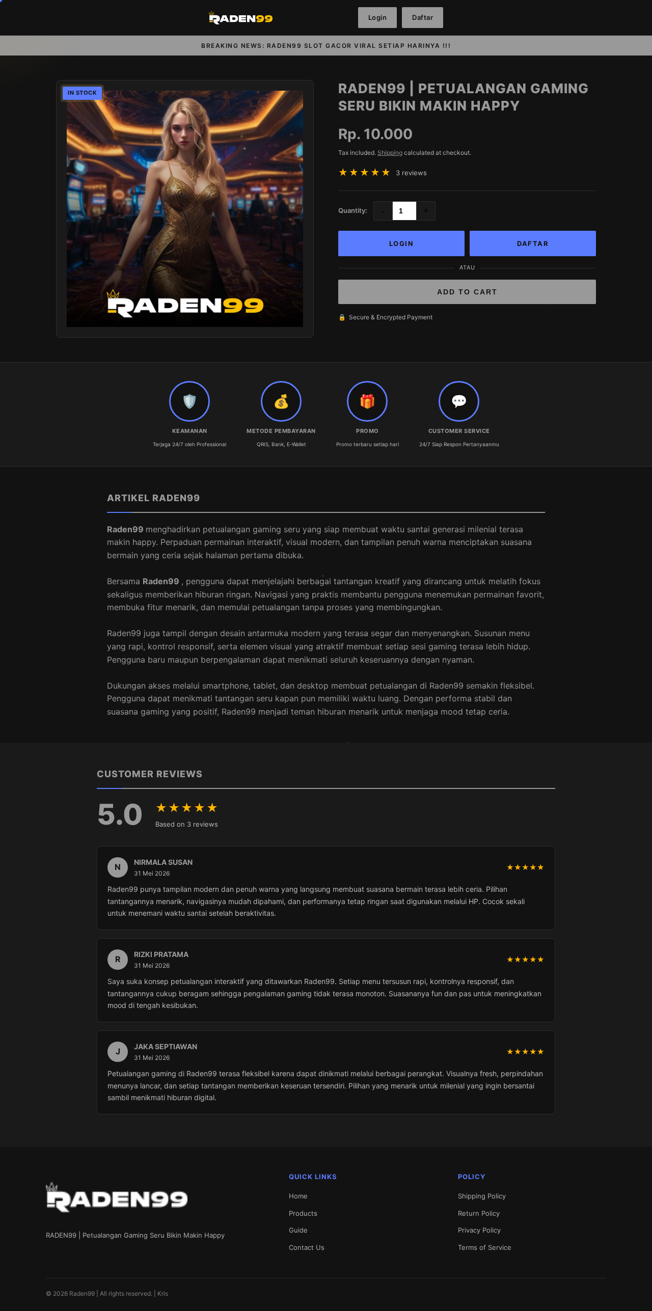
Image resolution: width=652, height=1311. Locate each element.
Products (303, 1213)
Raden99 (126, 529)
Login (377, 17)
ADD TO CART (467, 292)
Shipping (389, 152)
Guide (298, 1230)
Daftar (422, 17)
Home (298, 1196)
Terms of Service (484, 1247)
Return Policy (479, 1213)
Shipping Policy (482, 1196)
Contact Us (306, 1247)
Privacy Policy (479, 1230)
